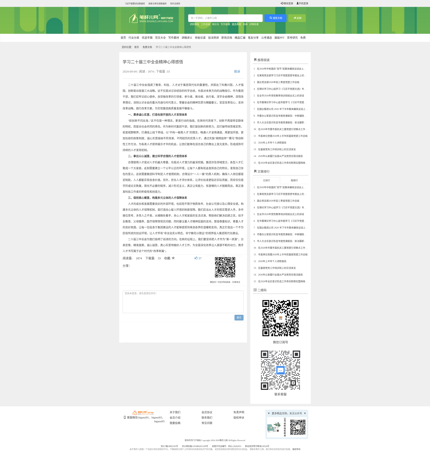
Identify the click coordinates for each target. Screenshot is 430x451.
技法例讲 (213, 37)
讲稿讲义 (187, 37)
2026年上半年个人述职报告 (272, 142)
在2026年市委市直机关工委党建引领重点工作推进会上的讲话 (290, 129)
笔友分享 (253, 37)
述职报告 (194, 24)
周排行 (294, 180)
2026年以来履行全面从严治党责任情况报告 (280, 156)
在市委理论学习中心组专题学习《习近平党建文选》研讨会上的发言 (292, 102)
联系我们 (207, 417)
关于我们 (175, 412)
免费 (303, 37)
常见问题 (207, 423)
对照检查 (254, 24)
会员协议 (207, 412)
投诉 (237, 71)
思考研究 (292, 37)
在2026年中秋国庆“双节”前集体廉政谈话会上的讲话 (284, 69)
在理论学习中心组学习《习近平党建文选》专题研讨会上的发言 (290, 89)
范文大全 (160, 37)
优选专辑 (147, 37)
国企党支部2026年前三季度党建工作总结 (278, 82)
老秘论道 (200, 37)
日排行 (266, 180)
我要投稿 (175, 423)
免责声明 (238, 412)
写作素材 (173, 37)
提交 (239, 317)
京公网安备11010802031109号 (195, 446)
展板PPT (279, 37)
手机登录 (303, 3)
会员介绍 (175, 417)
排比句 (215, 24)
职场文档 (226, 37)
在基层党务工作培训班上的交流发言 (277, 149)
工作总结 (205, 24)
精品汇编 (240, 37)
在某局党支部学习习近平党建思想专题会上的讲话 (283, 75)
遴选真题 (236, 24)
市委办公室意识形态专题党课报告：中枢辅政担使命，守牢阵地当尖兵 (293, 116)
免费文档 (147, 47)
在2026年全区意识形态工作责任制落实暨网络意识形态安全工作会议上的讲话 (298, 163)
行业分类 (133, 37)
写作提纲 (225, 24)
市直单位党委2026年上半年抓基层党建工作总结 (283, 136)
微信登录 (288, 3)
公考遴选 (266, 37)
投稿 (299, 18)
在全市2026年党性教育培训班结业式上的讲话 (280, 95)
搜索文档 (277, 18)
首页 (123, 37)
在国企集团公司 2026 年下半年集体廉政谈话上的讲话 (284, 109)
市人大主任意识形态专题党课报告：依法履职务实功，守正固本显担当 (293, 122)
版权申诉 (238, 417)
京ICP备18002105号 (169, 446)
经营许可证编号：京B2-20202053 (226, 446)
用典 (245, 24)
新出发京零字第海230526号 (257, 446)
